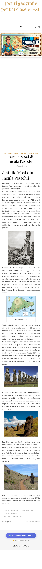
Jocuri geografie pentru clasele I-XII (21, 6)
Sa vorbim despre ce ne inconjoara (21, 153)
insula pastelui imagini (11, 510)
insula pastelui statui (10, 513)
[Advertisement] (21, 80)
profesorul (9, 522)
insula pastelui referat (28, 510)
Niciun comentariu (33, 522)
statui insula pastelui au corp (13, 516)
